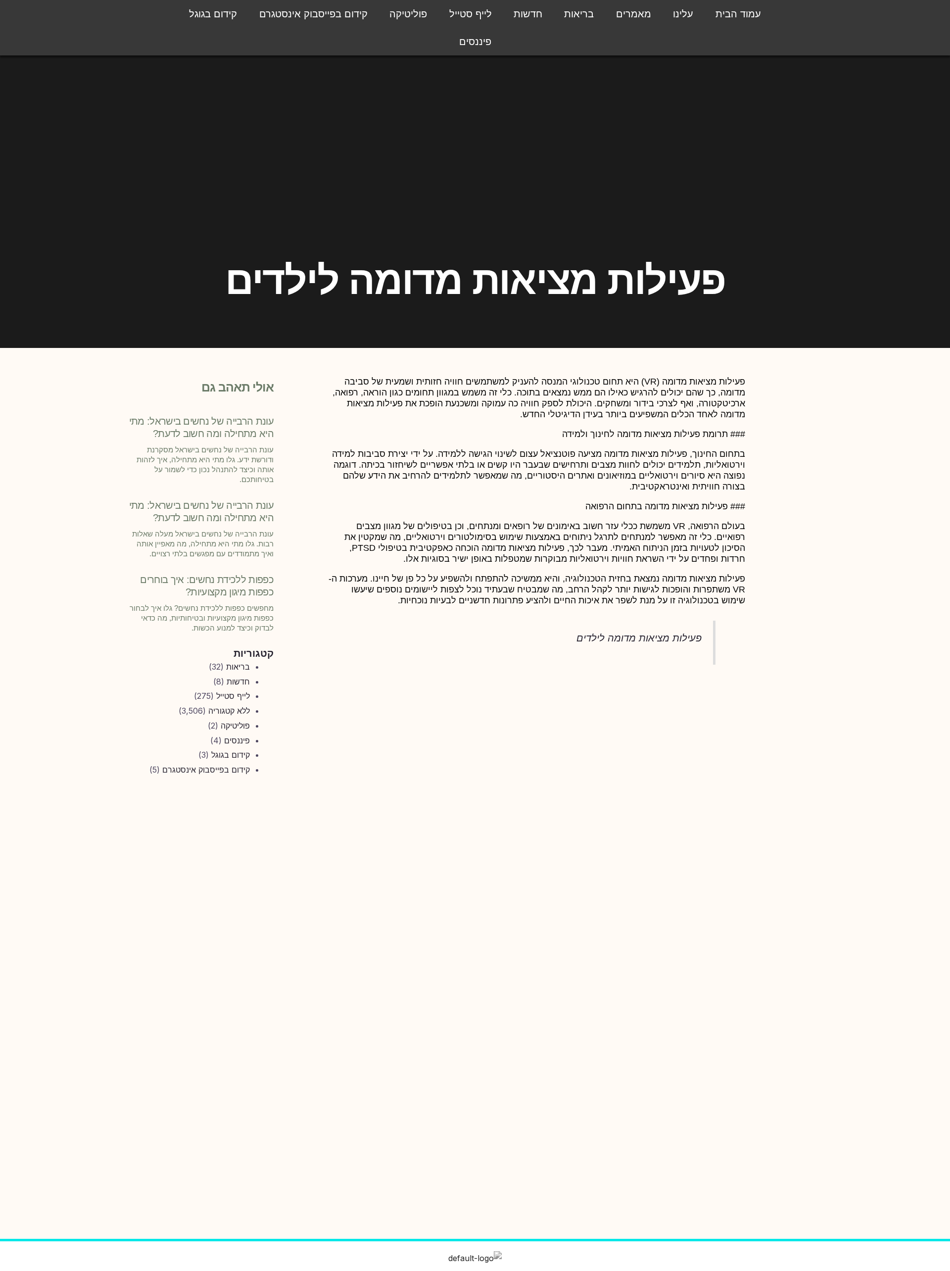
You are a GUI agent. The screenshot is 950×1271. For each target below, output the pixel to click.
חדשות (528, 13)
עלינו (683, 13)
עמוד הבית (738, 13)
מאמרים (633, 13)
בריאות (579, 13)
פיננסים (475, 41)
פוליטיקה (408, 13)
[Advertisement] (200, 947)
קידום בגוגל (213, 13)
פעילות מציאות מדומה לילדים (639, 638)
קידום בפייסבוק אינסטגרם (313, 13)
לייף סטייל (470, 13)
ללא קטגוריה (229, 711)
